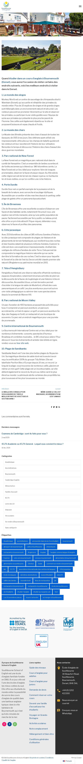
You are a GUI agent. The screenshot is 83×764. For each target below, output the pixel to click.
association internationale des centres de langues (37, 569)
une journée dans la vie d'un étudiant (45, 541)
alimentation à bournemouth (66, 558)
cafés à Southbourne (34, 547)
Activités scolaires (37, 723)
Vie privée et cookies (37, 758)
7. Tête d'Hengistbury (13, 268)
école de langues (10, 575)
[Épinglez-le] (56, 407)
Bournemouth (10, 474)
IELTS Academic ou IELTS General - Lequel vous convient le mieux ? (32, 444)
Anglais (43, 552)
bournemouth (68, 541)
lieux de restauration (42, 581)
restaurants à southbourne (37, 586)
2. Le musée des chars (13, 130)
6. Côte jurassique (11, 230)
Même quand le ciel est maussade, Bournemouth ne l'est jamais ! (48, 394)
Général (31, 564)
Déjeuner (8, 510)
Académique (9, 462)
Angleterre (32, 552)
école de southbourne (60, 586)
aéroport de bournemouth (13, 547)
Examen (7, 558)
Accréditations (10, 468)
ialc (5, 569)
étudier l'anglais (23, 592)
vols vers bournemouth (22, 558)
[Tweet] (54, 407)
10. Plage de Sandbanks (14, 348)
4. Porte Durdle (9, 184)
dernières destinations (28, 575)
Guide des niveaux (37, 668)
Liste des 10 (9, 504)
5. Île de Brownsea (11, 204)
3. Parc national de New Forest (18, 155)
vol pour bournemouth (43, 558)
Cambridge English (12, 480)
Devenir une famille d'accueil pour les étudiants (38, 706)
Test (56, 592)
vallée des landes (10, 581)
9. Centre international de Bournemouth (23, 326)
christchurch (50, 547)
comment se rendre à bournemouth (60, 564)
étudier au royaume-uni (41, 592)
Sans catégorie (11, 528)
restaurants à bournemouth (14, 552)
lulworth (60, 575)
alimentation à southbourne (14, 564)
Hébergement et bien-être (41, 734)
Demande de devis (37, 690)
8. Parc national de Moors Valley (18, 300)
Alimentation (10, 486)
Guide (40, 564)
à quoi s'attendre (32, 597)
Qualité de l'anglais (9, 760)
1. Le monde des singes (14, 95)
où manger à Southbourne (52, 597)
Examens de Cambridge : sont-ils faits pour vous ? (24, 434)
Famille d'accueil (11, 492)
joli (55, 581)
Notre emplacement (38, 729)
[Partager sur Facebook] (51, 407)
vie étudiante (8, 592)
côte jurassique (65, 569)
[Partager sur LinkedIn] (59, 407)
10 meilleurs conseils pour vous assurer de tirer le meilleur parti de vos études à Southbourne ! (15, 395)
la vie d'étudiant (47, 575)
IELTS (7, 498)
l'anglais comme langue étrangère (62, 552)
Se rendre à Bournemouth (14, 522)
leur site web (23, 343)
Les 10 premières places (13, 597)
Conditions (49, 758)
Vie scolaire (9, 516)
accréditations (22, 541)
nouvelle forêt (26, 581)
